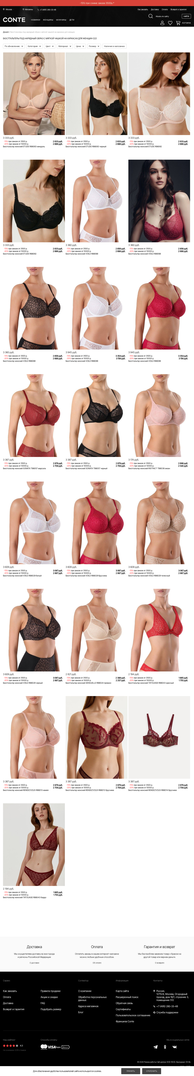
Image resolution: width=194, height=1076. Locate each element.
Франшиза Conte (125, 1021)
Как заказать (143, 9)
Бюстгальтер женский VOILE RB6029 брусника (86, 575)
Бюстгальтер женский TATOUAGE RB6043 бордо (24, 897)
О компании (84, 990)
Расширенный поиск (127, 997)
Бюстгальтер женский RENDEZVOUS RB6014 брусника (152, 790)
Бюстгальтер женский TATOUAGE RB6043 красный (151, 683)
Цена (79, 46)
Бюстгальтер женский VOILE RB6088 (82, 361)
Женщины (48, 20)
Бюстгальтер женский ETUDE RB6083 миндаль (24, 146)
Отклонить (151, 1071)
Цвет (48, 46)
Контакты (157, 980)
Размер (93, 46)
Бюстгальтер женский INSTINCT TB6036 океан (149, 468)
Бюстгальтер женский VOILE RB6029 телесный (149, 575)
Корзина (186, 23)
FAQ (43, 1003)
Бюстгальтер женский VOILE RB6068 (82, 253)
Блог (81, 1012)
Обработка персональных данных (92, 998)
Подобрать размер (51, 1009)
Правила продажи (50, 990)
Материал (64, 46)
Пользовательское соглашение (133, 1015)
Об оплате (97, 963)
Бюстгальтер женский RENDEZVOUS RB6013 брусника (90, 790)
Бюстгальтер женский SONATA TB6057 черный (86, 468)
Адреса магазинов (88, 1006)
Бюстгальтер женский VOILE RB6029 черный (23, 683)
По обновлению (12, 46)
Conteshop (83, 980)
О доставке (34, 963)
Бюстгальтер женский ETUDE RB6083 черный (86, 146)
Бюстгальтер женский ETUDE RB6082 (145, 146)
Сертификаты (123, 1009)
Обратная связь (124, 1003)
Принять (131, 1071)
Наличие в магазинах (114, 46)
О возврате (159, 963)
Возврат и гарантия (178, 9)
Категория (33, 46)
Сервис (6, 980)
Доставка (155, 9)
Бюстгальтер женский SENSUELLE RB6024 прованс (88, 683)
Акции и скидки (49, 997)
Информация (122, 980)
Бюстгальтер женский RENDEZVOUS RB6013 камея (25, 790)
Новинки (35, 20)
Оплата (165, 9)
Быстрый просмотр (34, 125)
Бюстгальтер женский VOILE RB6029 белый (22, 575)
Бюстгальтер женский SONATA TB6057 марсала (24, 468)
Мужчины (61, 20)
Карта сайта (122, 990)
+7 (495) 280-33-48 (48, 10)
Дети (71, 20)
